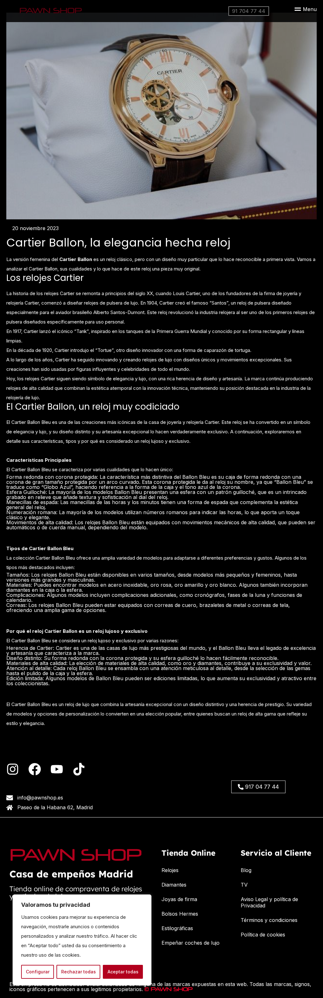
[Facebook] (34, 769)
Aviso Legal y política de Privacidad (269, 902)
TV (244, 885)
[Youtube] (56, 769)
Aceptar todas (123, 971)
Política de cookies (263, 934)
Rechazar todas (78, 971)
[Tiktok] (78, 769)
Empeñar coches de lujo (191, 943)
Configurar (38, 971)
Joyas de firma (179, 899)
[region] (82, 939)
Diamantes (174, 885)
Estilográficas (177, 928)
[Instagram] (12, 769)
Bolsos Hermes (180, 914)
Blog (246, 870)
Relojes (170, 870)
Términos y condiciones (269, 920)
